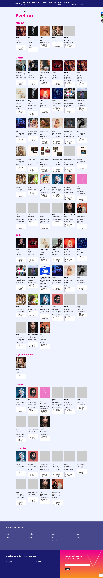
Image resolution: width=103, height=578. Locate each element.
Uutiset (66, 2)
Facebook (8, 534)
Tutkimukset (35, 2)
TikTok (53, 534)
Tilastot (43, 2)
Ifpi (28, 2)
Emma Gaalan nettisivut (57, 540)
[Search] (82, 2)
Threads (7, 537)
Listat (50, 2)
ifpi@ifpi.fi (36, 561)
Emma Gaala (60, 3)
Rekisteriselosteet (37, 562)
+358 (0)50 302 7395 (37, 560)
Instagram (8, 533)
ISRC (55, 2)
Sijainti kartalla (10, 562)
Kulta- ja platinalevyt (74, 3)
